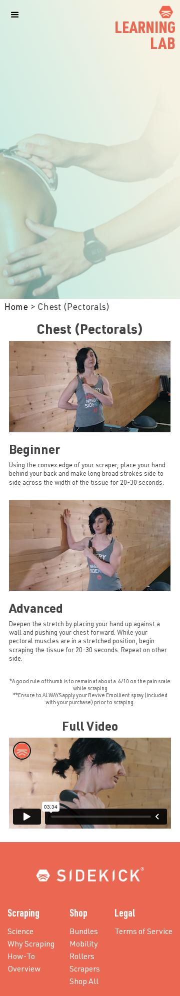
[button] (15, 15)
